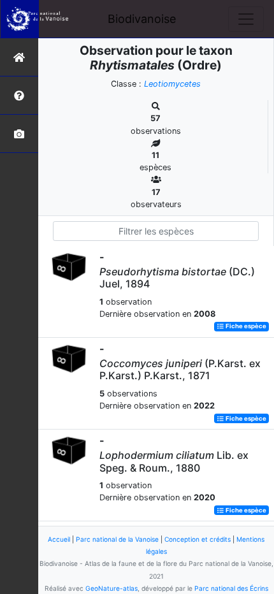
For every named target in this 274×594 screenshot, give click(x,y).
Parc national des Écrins (231, 588)
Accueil (59, 539)
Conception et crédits (197, 539)
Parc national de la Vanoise (117, 539)
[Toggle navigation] (246, 19)
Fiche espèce (245, 326)
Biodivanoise (142, 18)
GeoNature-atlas (111, 588)
